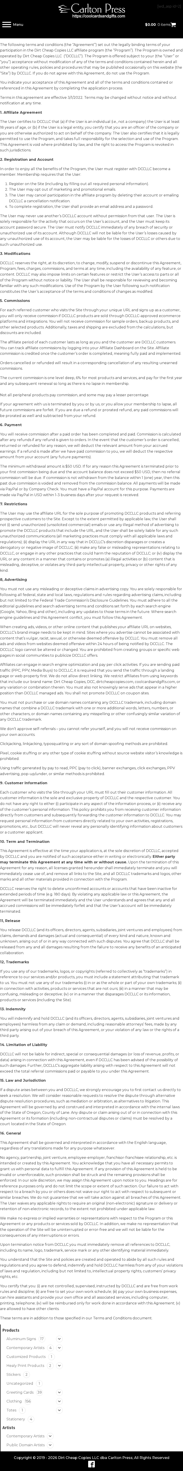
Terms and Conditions (112, 1318)
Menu (18, 25)
